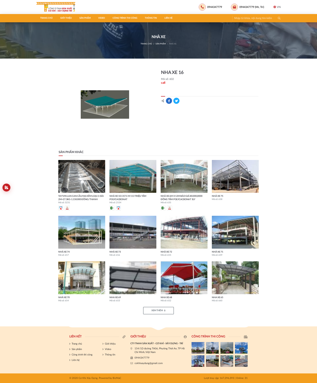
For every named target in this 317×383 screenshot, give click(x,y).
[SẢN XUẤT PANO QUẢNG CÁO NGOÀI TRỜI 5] (198, 348)
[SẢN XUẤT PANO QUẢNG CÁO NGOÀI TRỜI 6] (241, 361)
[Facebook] (312, 265)
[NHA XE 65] (235, 277)
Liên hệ (168, 18)
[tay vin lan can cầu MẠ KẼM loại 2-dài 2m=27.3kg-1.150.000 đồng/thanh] (81, 176)
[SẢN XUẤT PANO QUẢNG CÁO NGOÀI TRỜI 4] (212, 348)
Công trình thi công (125, 18)
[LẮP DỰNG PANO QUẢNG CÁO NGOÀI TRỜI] (212, 361)
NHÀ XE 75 (217, 196)
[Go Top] (312, 277)
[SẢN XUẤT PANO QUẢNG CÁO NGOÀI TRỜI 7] (226, 361)
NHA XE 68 (166, 297)
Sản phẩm (85, 18)
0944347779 (142, 358)
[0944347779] (312, 260)
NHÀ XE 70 (64, 297)
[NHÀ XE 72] (184, 232)
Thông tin (151, 18)
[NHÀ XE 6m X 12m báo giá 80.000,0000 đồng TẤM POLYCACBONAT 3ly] (184, 176)
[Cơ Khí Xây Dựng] (57, 7)
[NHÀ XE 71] (235, 232)
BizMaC (117, 378)
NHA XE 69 (115, 297)
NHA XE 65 (217, 297)
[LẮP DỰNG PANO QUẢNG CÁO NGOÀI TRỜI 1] (198, 361)
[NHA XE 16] (105, 104)
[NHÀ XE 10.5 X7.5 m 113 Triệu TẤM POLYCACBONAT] (132, 176)
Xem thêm (157, 310)
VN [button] (279, 7)
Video (101, 18)
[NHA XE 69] (132, 277)
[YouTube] (312, 271)
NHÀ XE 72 (166, 252)
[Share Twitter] (176, 101)
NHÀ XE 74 (64, 252)
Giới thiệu (66, 18)
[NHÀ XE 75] (235, 176)
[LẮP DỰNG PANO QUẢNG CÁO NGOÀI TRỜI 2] (241, 348)
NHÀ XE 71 (217, 252)
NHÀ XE (172, 44)
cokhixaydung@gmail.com (149, 363)
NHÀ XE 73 (115, 252)
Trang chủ (46, 18)
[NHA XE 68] (184, 277)
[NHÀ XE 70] (81, 277)
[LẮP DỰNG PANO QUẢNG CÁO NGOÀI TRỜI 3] (226, 348)
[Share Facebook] (169, 101)
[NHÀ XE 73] (132, 232)
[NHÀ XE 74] (81, 232)
